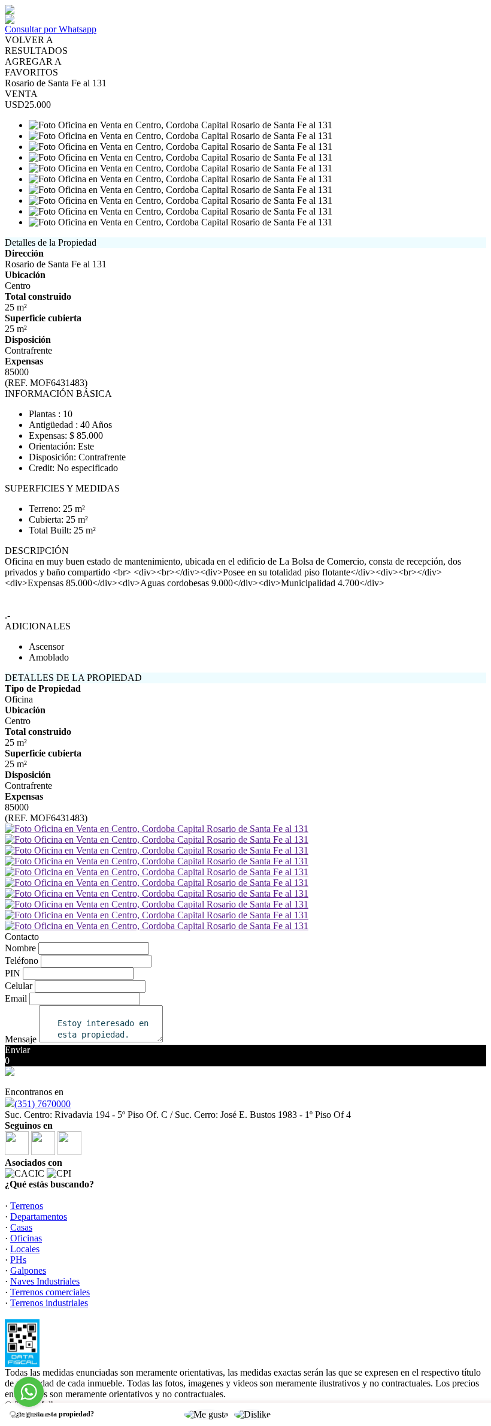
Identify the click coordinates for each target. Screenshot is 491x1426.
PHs (18, 1260)
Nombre (20, 948)
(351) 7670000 (42, 1104)
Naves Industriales (45, 1281)
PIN (12, 973)
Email (16, 998)
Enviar (17, 1050)
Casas (21, 1227)
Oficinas (26, 1238)
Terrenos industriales (49, 1303)
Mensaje (21, 1039)
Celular (18, 986)
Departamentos (38, 1216)
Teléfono (21, 960)
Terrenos (26, 1206)
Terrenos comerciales (50, 1292)
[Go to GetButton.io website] (29, 1414)
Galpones (28, 1270)
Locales (25, 1249)
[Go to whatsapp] (29, 1392)
